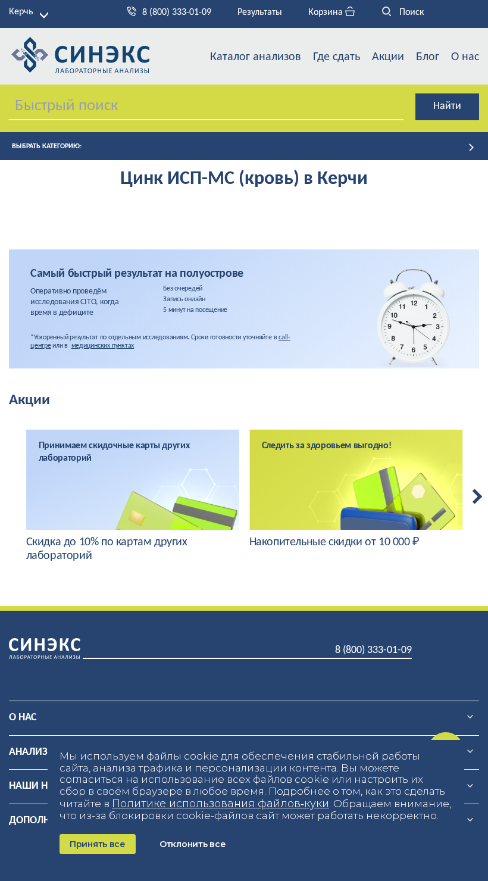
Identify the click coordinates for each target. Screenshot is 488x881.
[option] (133, 496)
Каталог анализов (255, 57)
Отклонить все (192, 844)
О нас (465, 57)
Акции (388, 57)
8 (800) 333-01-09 (176, 12)
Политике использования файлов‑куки (220, 803)
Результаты (259, 12)
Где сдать (336, 57)
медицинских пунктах (102, 345)
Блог (427, 57)
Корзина (326, 12)
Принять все (98, 844)
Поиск (410, 12)
